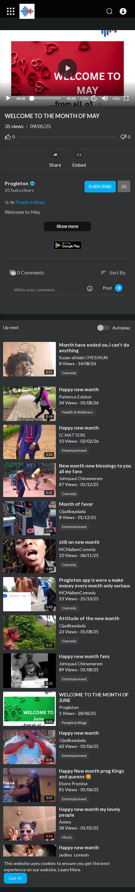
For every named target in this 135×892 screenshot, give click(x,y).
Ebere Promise (73, 783)
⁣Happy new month (79, 389)
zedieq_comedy (74, 854)
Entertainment (74, 450)
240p (114, 83)
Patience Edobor (75, 396)
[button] (123, 11)
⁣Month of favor (76, 504)
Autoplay (121, 327)
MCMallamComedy (77, 549)
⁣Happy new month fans (84, 656)
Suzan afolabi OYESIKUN (83, 357)
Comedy (69, 372)
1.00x (84, 98)
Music (67, 837)
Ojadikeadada (72, 511)
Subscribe (100, 186)
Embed (79, 165)
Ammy (65, 821)
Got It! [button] (15, 878)
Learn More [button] (69, 869)
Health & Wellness (77, 412)
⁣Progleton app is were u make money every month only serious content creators (94, 585)
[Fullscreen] (126, 98)
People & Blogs (30, 202)
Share (55, 165)
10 (94, 98)
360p (114, 73)
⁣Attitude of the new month (89, 618)
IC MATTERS (72, 435)
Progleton (17, 183)
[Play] (8, 98)
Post (109, 287)
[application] (67, 68)
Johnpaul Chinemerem (81, 478)
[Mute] (105, 98)
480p (116, 98)
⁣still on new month (79, 542)
